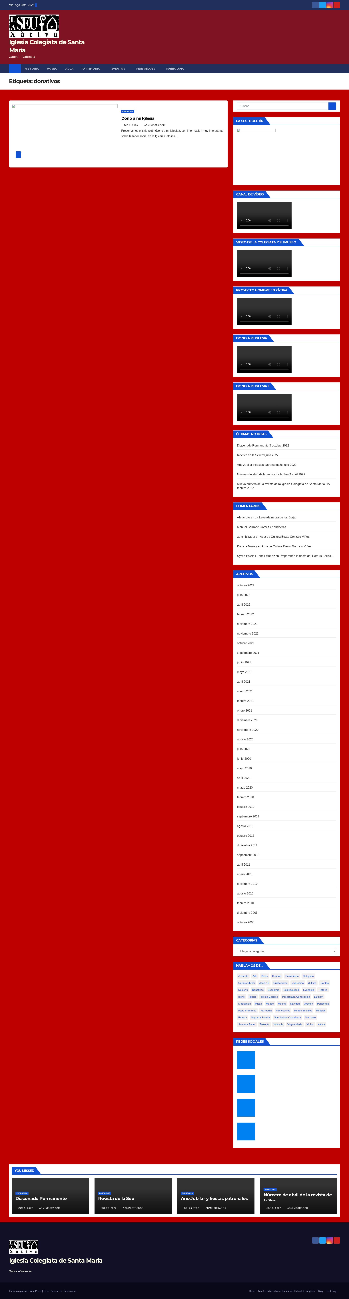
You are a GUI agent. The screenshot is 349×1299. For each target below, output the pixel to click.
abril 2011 (243, 864)
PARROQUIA (175, 68)
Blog (320, 1291)
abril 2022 (243, 604)
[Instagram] (246, 1108)
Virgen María (294, 1024)
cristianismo (280, 982)
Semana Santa (246, 1024)
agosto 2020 (245, 739)
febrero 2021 (245, 700)
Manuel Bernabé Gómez (253, 527)
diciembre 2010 (247, 883)
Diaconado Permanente (252, 445)
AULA (69, 68)
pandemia (323, 1003)
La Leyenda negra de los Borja (275, 517)
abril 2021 (243, 681)
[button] (337, 68)
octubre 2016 (245, 835)
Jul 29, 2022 (109, 1208)
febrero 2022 (245, 614)
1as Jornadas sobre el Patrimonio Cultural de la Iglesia (286, 1291)
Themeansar (69, 1291)
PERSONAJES (145, 68)
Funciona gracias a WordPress (25, 1291)
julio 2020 (243, 749)
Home (252, 1291)
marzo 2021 (245, 691)
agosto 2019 (245, 826)
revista (242, 1017)
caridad (276, 976)
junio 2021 (244, 662)
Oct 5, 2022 (25, 1208)
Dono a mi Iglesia (137, 118)
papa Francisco (247, 1010)
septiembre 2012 (248, 854)
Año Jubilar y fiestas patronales (257, 464)
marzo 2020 (245, 787)
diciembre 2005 (247, 912)
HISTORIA (32, 68)
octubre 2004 (245, 922)
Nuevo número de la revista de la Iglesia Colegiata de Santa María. (281, 484)
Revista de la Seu (248, 455)
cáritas (324, 982)
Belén (264, 976)
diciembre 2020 (247, 720)
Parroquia (127, 111)
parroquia (266, 1010)
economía (273, 989)
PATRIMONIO (90, 68)
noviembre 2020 (247, 729)
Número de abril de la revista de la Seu (263, 474)
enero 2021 (244, 710)
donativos (258, 989)
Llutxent (318, 996)
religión (321, 1010)
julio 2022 (243, 595)
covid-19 (264, 982)
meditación (244, 1003)
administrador (154, 125)
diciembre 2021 (247, 623)
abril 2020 (243, 777)
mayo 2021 (244, 672)
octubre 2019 (245, 806)
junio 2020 (244, 758)
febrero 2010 (245, 903)
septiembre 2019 (248, 816)
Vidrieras (280, 527)
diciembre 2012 (247, 845)
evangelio (308, 989)
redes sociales (303, 1010)
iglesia (252, 996)
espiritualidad (291, 989)
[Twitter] (246, 1060)
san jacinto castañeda (287, 1017)
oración (308, 1003)
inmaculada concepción (296, 996)
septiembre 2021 (248, 652)
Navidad (295, 1003)
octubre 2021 (245, 643)
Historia (323, 989)
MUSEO (52, 68)
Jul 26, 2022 (191, 1208)
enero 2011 (244, 874)
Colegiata (308, 976)
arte (254, 976)
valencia (278, 1024)
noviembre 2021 (247, 633)
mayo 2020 (244, 768)
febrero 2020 (245, 797)
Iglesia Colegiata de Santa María (56, 1260)
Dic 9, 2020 (131, 125)
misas (258, 1003)
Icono (241, 996)
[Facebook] (246, 1084)
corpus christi (246, 982)
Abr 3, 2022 (273, 1208)
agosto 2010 (245, 893)
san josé (310, 1017)
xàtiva (310, 1024)
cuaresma (298, 982)
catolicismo (292, 976)
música (282, 1003)
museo (270, 1003)
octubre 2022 (245, 585)
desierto (243, 989)
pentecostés (283, 1010)
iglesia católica (269, 996)
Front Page (331, 1291)
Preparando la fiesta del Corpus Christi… (307, 555)
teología (264, 1024)
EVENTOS (118, 68)
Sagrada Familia (260, 1017)
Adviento (243, 976)
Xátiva (321, 1024)
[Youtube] (246, 1131)
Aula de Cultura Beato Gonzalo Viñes (285, 536)
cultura (312, 982)
